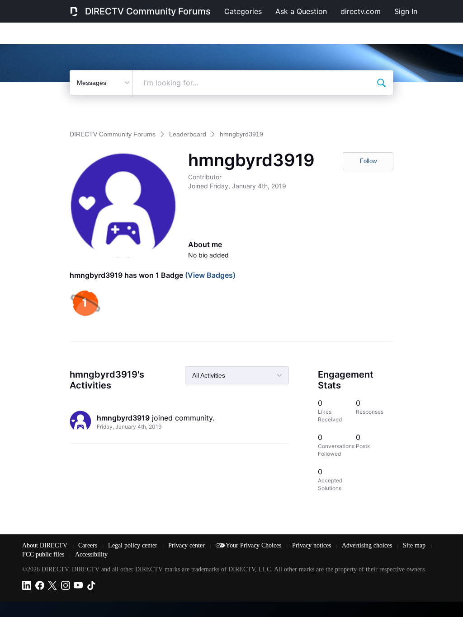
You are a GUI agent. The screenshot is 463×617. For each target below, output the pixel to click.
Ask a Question (301, 11)
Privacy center (187, 545)
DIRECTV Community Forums (148, 11)
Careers (88, 545)
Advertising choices (368, 545)
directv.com (360, 11)
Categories (243, 11)
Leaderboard (187, 134)
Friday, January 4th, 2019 (129, 426)
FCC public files (44, 554)
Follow (368, 161)
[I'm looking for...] (381, 82)
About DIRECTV (45, 545)
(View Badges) (209, 275)
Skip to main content (38, 6)
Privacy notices (312, 545)
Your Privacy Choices (254, 545)
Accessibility (91, 554)
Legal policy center (133, 545)
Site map (415, 545)
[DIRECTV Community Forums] (74, 11)
